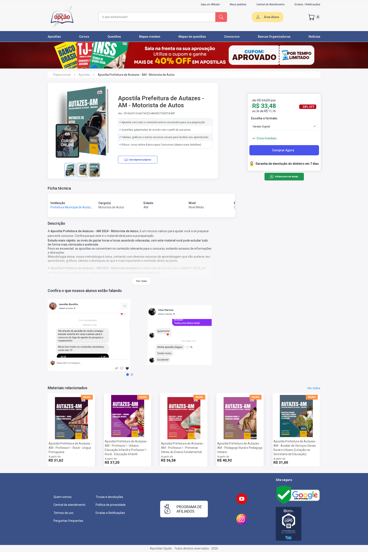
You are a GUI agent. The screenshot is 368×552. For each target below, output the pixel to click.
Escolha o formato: (264, 118)
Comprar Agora (283, 150)
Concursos (232, 36)
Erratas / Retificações (307, 4)
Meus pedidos (238, 4)
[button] (127, 374)
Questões (114, 36)
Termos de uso (63, 513)
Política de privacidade (111, 504)
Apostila (84, 74)
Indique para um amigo (286, 177)
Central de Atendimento (270, 4)
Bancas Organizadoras (274, 36)
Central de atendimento (69, 504)
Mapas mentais (149, 36)
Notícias (314, 36)
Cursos (84, 36)
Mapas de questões (192, 36)
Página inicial (61, 74)
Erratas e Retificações (110, 513)
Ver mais (141, 281)
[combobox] (156, 17)
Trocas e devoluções (109, 497)
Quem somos (62, 497)
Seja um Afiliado (210, 4)
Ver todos (313, 388)
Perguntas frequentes (68, 520)
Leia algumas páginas (140, 160)
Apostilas (54, 36)
